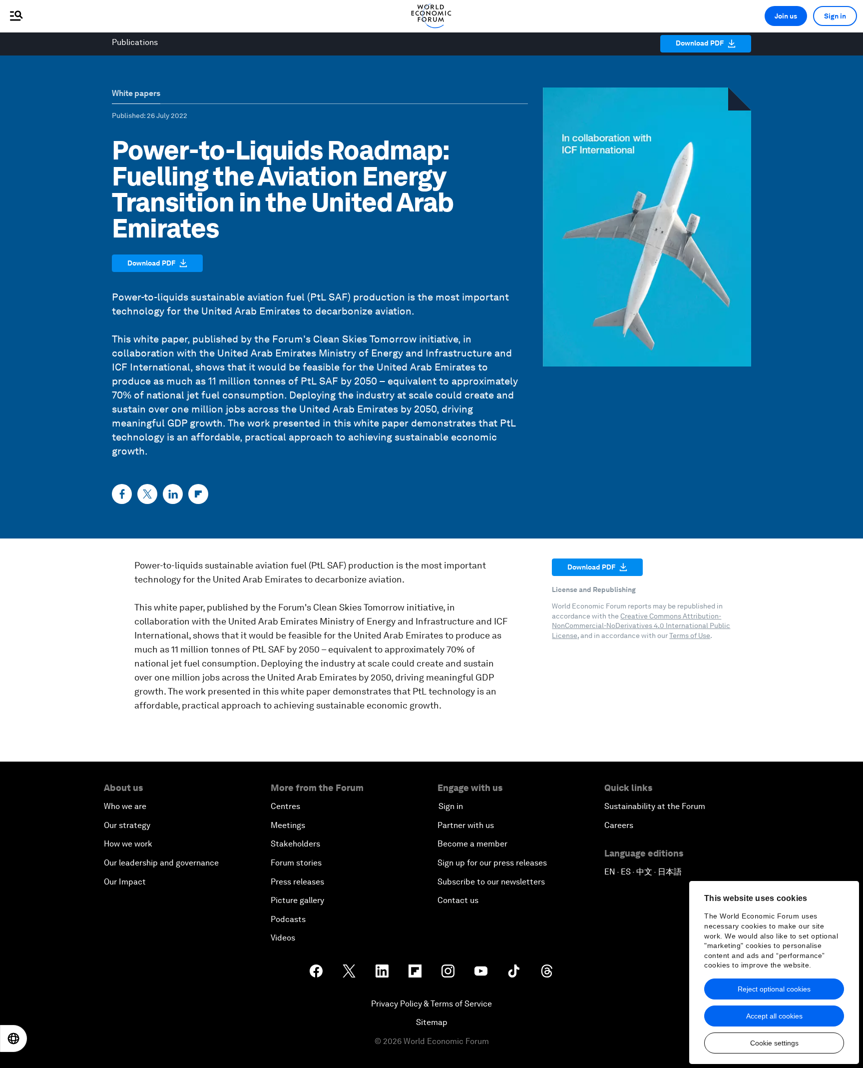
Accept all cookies (774, 1016)
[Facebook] (122, 494)
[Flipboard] (198, 494)
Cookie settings (774, 1043)
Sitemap (431, 1022)
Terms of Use (689, 636)
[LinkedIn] (173, 494)
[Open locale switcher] (13, 1039)
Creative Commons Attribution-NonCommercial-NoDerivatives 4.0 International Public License (641, 626)
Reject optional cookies (774, 989)
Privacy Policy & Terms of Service (431, 1003)
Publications (135, 42)
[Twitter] (147, 494)
